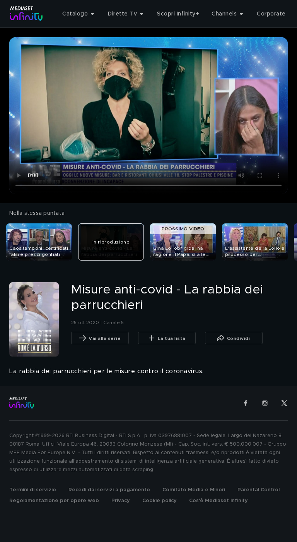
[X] (284, 403)
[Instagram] (264, 403)
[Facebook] (245, 403)
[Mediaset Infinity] (26, 14)
